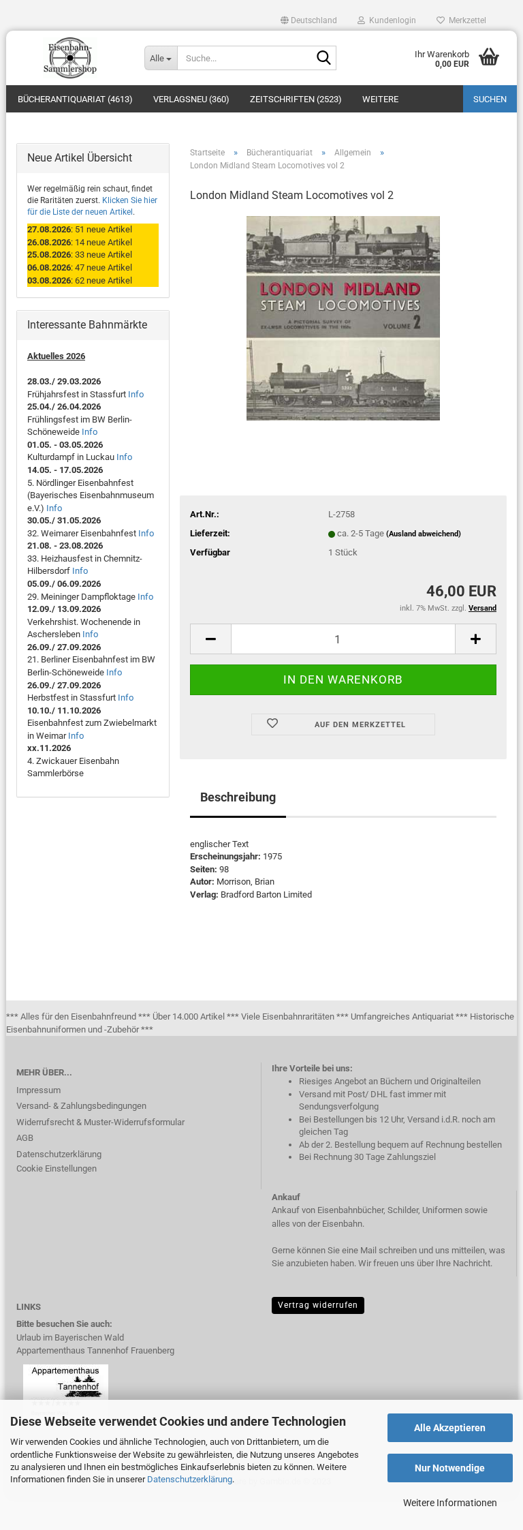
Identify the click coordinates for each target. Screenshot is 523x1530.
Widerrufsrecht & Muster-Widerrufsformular (100, 1122)
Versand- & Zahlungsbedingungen (81, 1106)
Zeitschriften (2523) (296, 99)
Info (136, 394)
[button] (308, 20)
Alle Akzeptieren (450, 1427)
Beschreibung (238, 797)
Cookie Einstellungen (56, 1168)
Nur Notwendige (450, 1468)
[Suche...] (323, 58)
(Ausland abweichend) (423, 534)
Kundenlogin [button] (390, 20)
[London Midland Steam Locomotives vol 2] (343, 317)
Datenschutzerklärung (189, 1479)
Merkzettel (465, 20)
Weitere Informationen (450, 1502)
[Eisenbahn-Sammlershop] (70, 58)
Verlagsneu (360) (191, 99)
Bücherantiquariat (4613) (75, 99)
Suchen (490, 99)
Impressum (38, 1090)
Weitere (380, 99)
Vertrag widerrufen (318, 1305)
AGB (24, 1138)
